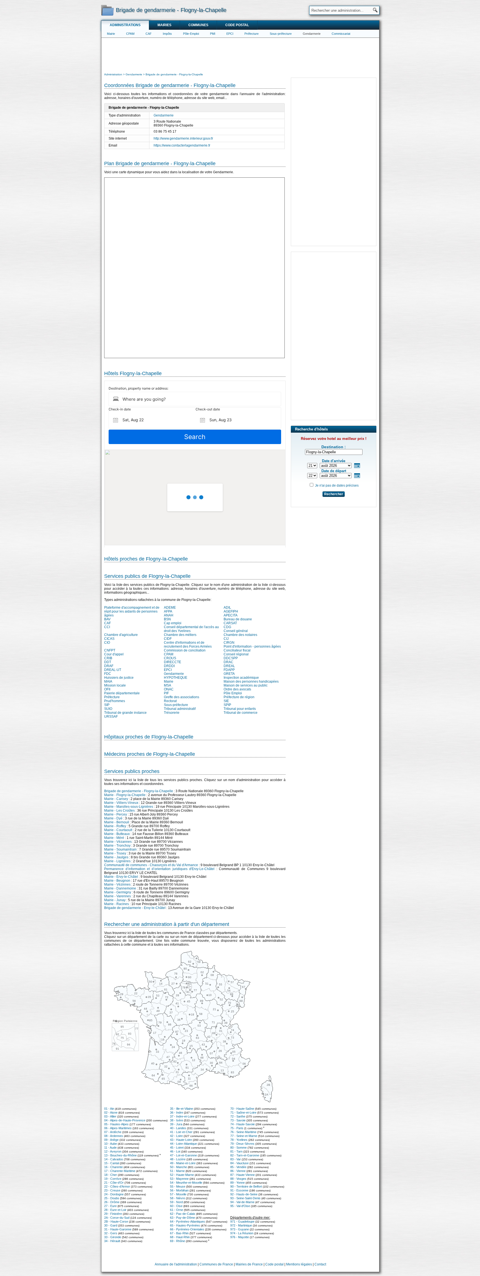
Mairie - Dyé (113, 818)
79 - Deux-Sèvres (242, 1143)
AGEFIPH (231, 611)
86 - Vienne (238, 1171)
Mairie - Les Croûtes (119, 810)
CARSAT (230, 623)
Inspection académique (241, 678)
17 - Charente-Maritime (119, 1171)
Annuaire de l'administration (176, 1264)
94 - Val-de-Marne (242, 1202)
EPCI (229, 33)
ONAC (169, 689)
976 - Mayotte (239, 1237)
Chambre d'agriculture (121, 635)
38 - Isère (176, 1120)
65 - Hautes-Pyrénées (185, 1225)
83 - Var (235, 1159)
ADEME (170, 607)
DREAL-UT (112, 670)
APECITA (231, 615)
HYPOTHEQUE (175, 678)
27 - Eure (110, 1206)
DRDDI (169, 666)
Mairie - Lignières (117, 861)
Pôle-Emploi (191, 33)
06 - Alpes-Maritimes (118, 1128)
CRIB (108, 658)
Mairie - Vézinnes (117, 884)
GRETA (229, 674)
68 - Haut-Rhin (180, 1237)
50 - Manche (178, 1167)
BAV (107, 619)
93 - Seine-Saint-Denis (245, 1198)
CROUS (170, 658)
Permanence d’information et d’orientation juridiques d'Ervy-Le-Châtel (159, 869)
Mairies (164, 25)
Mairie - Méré (114, 838)
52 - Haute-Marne (182, 1174)
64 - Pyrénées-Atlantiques (187, 1221)
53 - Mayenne (179, 1178)
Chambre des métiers (180, 635)
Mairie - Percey (115, 814)
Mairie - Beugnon (117, 881)
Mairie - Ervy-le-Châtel (121, 877)
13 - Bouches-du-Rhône (120, 1155)
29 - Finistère (113, 1213)
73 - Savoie (238, 1120)
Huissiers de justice (119, 678)
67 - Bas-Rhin (179, 1233)
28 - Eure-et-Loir (115, 1209)
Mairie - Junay (115, 900)
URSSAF (111, 716)
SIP (106, 705)
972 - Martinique (241, 1225)
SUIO (108, 709)
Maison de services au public (246, 685)
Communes (198, 25)
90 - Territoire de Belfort (246, 1186)
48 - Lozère (178, 1159)
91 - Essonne (239, 1190)
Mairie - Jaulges (116, 857)
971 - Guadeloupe (242, 1221)
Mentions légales (299, 1264)
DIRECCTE (172, 662)
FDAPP (229, 670)
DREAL (229, 666)
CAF (149, 33)
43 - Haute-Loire (181, 1139)
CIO (107, 643)
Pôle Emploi (233, 693)
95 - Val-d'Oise (240, 1206)
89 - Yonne (237, 1182)
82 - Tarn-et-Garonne (244, 1155)
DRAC (228, 662)
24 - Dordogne (114, 1194)
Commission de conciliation (185, 650)
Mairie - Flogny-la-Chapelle (125, 795)
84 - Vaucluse (239, 1163)
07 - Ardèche (112, 1132)
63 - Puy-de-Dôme (182, 1217)
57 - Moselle (178, 1194)
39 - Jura (176, 1124)
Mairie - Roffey (115, 826)
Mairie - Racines (116, 904)
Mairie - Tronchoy (117, 846)
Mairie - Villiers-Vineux (121, 803)
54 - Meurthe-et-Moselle (186, 1182)
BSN (167, 619)
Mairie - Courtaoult (118, 830)
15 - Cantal (111, 1163)
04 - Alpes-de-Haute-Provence (124, 1120)
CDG (227, 627)
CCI (107, 627)
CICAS (109, 639)
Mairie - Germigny (117, 892)
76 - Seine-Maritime (243, 1132)
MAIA (108, 681)
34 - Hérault (112, 1241)
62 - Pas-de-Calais (182, 1213)
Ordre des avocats (237, 689)
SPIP (227, 705)
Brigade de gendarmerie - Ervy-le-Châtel (135, 908)
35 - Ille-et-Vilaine (181, 1108)
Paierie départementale (122, 693)
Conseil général (236, 631)
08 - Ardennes (113, 1136)
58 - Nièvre (177, 1198)
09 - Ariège (111, 1139)
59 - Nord (176, 1202)
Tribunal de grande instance (125, 713)
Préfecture (251, 33)
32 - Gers (110, 1233)
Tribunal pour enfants (240, 709)
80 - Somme (238, 1147)
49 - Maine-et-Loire (183, 1163)
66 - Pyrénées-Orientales (187, 1229)
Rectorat (170, 701)
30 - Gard (110, 1225)
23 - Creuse (112, 1190)
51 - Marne (177, 1171)
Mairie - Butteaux (117, 834)
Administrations (125, 25)
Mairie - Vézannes (118, 842)
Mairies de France (249, 1264)
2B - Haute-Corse (116, 1221)
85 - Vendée (238, 1167)
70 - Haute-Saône (242, 1108)
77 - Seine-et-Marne (243, 1136)
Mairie (111, 33)
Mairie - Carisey (116, 799)
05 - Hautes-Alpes (116, 1124)
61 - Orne (176, 1209)
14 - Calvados (113, 1159)
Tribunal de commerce (241, 713)
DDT (107, 662)
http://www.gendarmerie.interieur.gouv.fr (183, 138)
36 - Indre (176, 1112)
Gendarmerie (312, 33)
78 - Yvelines (239, 1139)
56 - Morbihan (179, 1190)
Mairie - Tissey (115, 853)
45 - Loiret (177, 1147)
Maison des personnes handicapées (251, 681)
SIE (226, 701)
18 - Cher (110, 1174)
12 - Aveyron (112, 1151)
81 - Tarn (236, 1151)
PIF (166, 693)
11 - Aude (110, 1147)
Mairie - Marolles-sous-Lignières (128, 807)
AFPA (168, 611)
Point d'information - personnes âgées (252, 646)
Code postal (237, 25)
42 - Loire (176, 1136)
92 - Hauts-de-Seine (244, 1194)
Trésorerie (171, 713)
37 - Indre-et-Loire (182, 1116)
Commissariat (341, 33)
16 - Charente (113, 1167)
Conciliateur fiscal (237, 650)
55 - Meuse (177, 1186)
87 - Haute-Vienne (242, 1174)
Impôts (167, 33)
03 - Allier (110, 1116)
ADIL (227, 607)
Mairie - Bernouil (116, 822)
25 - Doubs (111, 1198)
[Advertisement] (240, 54)
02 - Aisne (111, 1112)
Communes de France (216, 1264)
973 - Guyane (239, 1229)
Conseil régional (236, 654)
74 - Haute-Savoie (242, 1124)
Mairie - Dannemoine (120, 888)
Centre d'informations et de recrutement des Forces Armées (188, 644)
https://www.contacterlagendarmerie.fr (182, 145)
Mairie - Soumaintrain (120, 849)
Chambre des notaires (240, 635)
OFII (107, 689)
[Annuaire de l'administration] (107, 10)
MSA (167, 685)
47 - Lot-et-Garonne (183, 1155)
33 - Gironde (112, 1237)
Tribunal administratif (180, 709)
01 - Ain (109, 1108)
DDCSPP (231, 658)
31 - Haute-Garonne (117, 1229)
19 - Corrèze (112, 1178)
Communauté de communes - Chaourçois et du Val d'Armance (151, 865)
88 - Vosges (238, 1178)
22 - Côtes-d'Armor (117, 1186)
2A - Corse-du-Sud (116, 1217)
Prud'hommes (114, 701)
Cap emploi (172, 623)
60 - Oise (176, 1206)
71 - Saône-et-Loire (243, 1112)
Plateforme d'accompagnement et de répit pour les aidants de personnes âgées (131, 611)
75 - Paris (236, 1128)
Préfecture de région (239, 697)
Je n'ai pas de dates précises (337, 485)
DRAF (108, 666)
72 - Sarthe (237, 1116)
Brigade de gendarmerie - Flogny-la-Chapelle (138, 791)
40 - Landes (178, 1128)
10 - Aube (110, 1143)
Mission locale (115, 685)
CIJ (226, 639)
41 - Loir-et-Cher (181, 1132)
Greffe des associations (181, 697)
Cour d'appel (114, 654)
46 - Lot (175, 1151)
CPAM (130, 33)
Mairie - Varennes (117, 896)
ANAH (168, 615)
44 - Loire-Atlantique (183, 1143)
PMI (212, 33)
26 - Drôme (111, 1202)
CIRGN (229, 643)
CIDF (168, 639)
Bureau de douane (238, 619)
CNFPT (109, 650)
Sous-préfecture (281, 33)
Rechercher (333, 494)
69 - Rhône (177, 1241)
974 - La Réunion (241, 1233)
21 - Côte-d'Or (114, 1182)
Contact (320, 1264)
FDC (107, 674)
